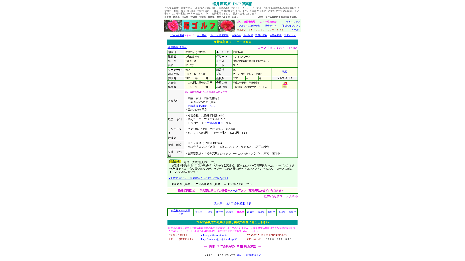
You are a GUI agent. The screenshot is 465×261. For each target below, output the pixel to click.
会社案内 (202, 35)
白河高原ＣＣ (215, 123)
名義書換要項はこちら (201, 105)
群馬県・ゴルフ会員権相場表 (232, 203)
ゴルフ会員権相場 (219, 35)
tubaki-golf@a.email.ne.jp (214, 235)
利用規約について (290, 25)
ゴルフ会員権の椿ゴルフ (249, 255)
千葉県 (209, 212)
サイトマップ (293, 21)
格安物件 (236, 35)
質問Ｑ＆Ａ (290, 35)
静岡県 (261, 212)
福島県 (292, 212)
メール (295, 29)
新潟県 (282, 212)
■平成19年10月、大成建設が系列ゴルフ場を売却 (198, 178)
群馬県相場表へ (177, 47)
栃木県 (229, 212)
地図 (284, 71)
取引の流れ (261, 35)
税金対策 (248, 35)
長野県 (271, 212)
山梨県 (250, 212)
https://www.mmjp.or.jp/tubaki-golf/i (219, 239)
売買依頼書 (276, 35)
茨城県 (219, 212)
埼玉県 (198, 212)
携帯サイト (271, 25)
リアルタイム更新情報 (248, 25)
